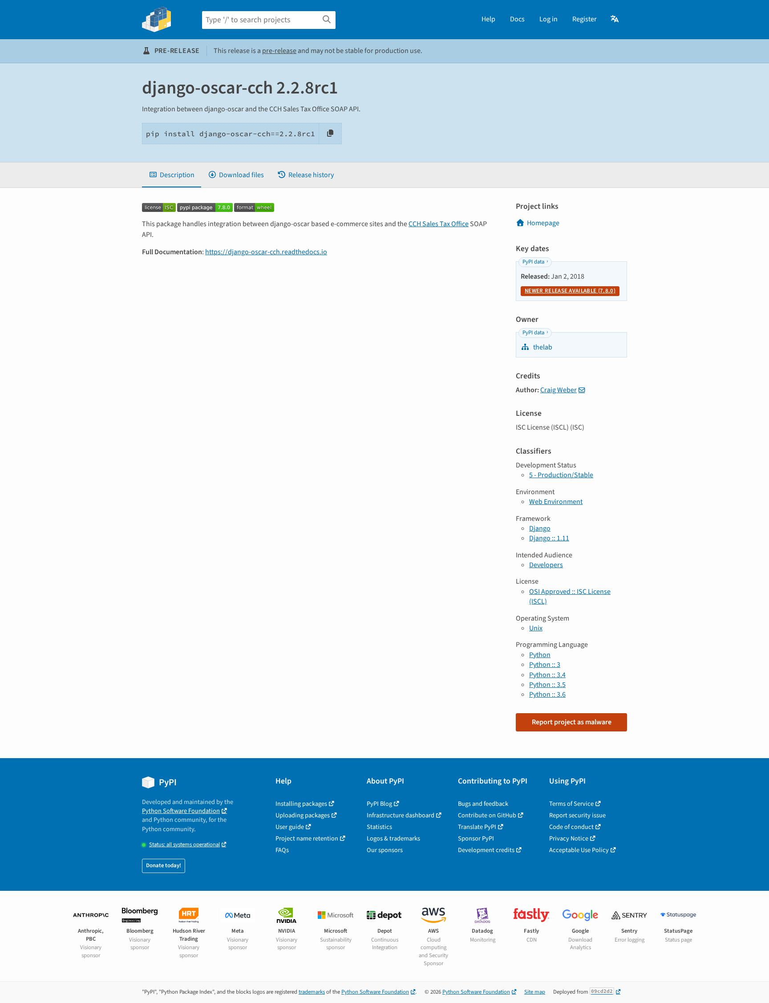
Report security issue (577, 815)
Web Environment (556, 502)
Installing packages (301, 803)
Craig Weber (558, 390)
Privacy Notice (568, 838)
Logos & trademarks (393, 838)
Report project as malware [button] (571, 722)
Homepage (543, 223)
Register (584, 19)
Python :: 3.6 (547, 694)
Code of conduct (571, 827)
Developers (546, 565)
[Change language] (615, 19)
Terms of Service (571, 803)
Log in (548, 19)
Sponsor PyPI (476, 838)
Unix (535, 628)
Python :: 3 (544, 665)
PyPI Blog (379, 803)
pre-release (279, 51)
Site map (534, 992)
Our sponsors (385, 850)
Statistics (379, 827)
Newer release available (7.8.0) (570, 291)
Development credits (486, 850)
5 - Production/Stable (561, 475)
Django (539, 528)
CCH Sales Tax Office (439, 224)
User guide (289, 827)
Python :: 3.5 (547, 685)
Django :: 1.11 (549, 538)
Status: (184, 845)
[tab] (171, 174)
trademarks (312, 992)
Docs (517, 19)
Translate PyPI (477, 827)
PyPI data (533, 262)
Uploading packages (302, 815)
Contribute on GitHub (487, 815)
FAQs (282, 850)
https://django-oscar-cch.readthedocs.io (266, 252)
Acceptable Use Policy (579, 850)
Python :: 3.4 (547, 675)
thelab (542, 347)
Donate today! (163, 865)
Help (488, 19)
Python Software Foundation (181, 811)
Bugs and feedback (483, 803)
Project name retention (306, 838)
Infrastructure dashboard (400, 815)
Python (539, 655)
